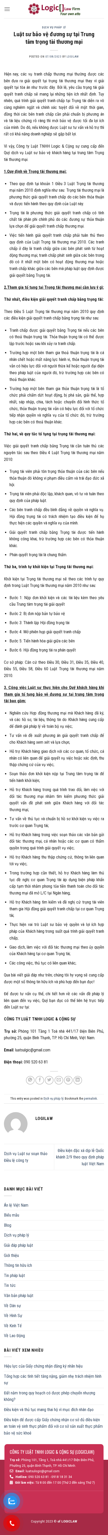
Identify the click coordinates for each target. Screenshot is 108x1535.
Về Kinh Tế (13, 1325)
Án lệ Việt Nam (16, 1205)
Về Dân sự (12, 1305)
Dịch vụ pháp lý (54, 27)
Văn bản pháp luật (18, 1295)
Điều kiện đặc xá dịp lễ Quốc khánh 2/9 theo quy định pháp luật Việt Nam (80, 1157)
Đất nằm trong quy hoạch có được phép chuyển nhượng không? (49, 1396)
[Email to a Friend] (59, 1080)
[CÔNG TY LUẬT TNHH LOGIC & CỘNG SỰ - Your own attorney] (54, 9)
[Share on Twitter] (49, 1080)
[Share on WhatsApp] (30, 1080)
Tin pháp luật (14, 1275)
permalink (90, 1098)
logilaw (73, 56)
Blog (7, 1225)
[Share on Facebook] (39, 1080)
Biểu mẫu (11, 1215)
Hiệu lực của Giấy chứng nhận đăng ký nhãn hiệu (43, 1366)
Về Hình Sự (13, 1315)
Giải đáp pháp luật (18, 1245)
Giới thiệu (11, 1255)
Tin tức (10, 1285)
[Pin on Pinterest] (68, 1080)
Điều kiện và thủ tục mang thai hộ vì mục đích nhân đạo (49, 1409)
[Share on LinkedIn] (77, 1080)
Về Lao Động (14, 1335)
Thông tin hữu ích (18, 1265)
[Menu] (7, 9)
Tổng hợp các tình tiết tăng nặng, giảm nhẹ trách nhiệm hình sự (52, 1380)
